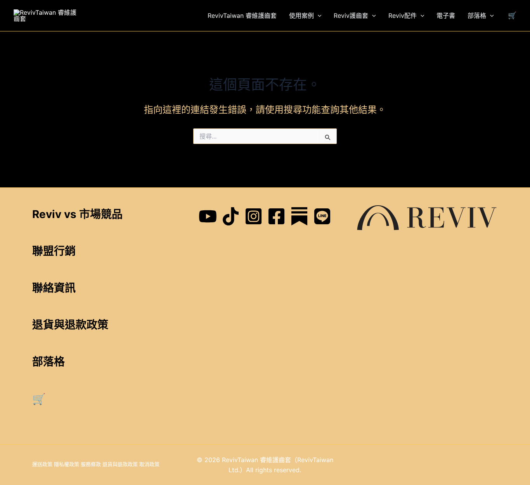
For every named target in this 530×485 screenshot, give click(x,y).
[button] (318, 15)
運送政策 (42, 464)
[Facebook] (276, 216)
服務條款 (91, 464)
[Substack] (299, 216)
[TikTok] (231, 216)
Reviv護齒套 (351, 15)
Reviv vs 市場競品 (77, 214)
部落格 (477, 15)
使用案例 (301, 15)
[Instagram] (253, 216)
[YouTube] (208, 216)
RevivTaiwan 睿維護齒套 (242, 15)
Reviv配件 (402, 15)
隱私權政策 (66, 464)
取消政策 (149, 464)
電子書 (445, 15)
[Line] (322, 216)
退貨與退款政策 (120, 464)
